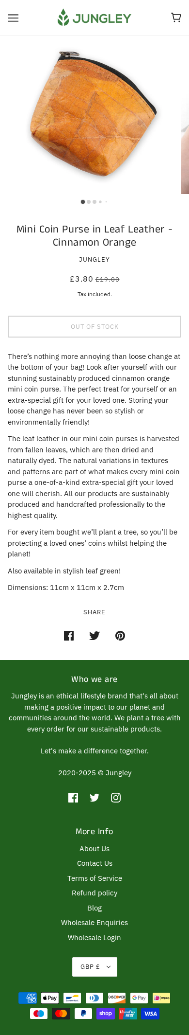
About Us (94, 848)
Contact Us (94, 863)
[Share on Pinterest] (120, 635)
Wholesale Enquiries (94, 922)
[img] (73, 797)
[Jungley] (94, 16)
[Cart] (176, 17)
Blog (94, 907)
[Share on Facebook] (68, 635)
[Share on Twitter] (94, 635)
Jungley (94, 259)
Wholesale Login (94, 937)
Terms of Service (94, 878)
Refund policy (94, 892)
